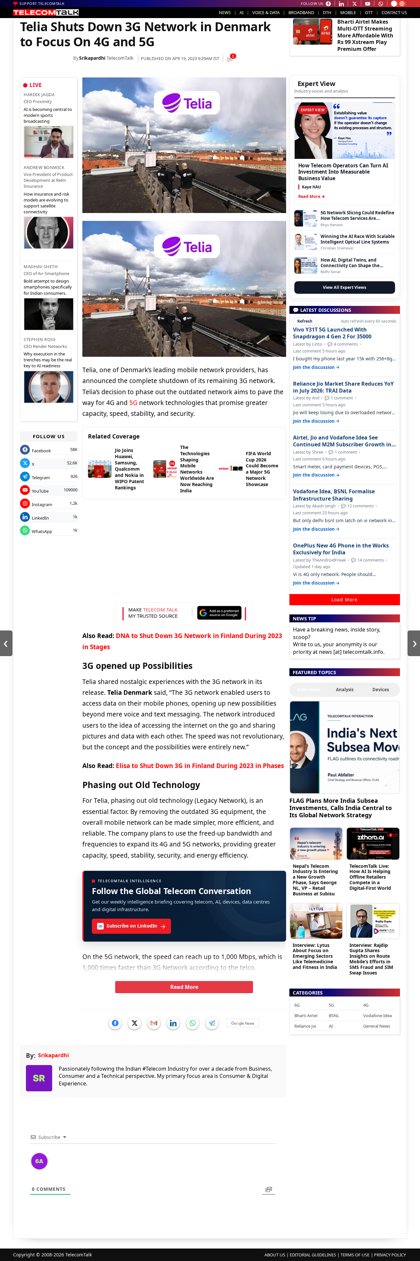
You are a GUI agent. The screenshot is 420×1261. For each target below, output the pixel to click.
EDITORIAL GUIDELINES (313, 1255)
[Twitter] (134, 1023)
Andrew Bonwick (44, 167)
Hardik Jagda (39, 94)
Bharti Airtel (305, 1015)
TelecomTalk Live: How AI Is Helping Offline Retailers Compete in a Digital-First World (370, 877)
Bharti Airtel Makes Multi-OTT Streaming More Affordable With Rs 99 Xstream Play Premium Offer (365, 35)
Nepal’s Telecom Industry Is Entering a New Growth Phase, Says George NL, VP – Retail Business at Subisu (315, 880)
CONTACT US (394, 12)
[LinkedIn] (173, 1023)
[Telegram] (212, 1023)
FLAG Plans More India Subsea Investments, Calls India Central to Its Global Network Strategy (340, 808)
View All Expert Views (344, 287)
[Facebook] (115, 1023)
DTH (327, 12)
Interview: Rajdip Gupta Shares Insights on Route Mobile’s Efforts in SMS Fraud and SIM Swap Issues (371, 959)
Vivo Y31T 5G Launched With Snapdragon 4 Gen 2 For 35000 (332, 333)
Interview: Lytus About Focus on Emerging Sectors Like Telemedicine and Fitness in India (315, 956)
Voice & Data (266, 12)
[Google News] (242, 1023)
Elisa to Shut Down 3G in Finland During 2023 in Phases (200, 765)
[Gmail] (153, 1023)
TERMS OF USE (355, 1255)
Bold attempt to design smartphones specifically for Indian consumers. (48, 287)
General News (376, 1026)
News (225, 12)
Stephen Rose (39, 339)
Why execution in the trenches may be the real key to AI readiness (48, 360)
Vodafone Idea (377, 1015)
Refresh (304, 321)
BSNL (334, 1015)
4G (365, 1005)
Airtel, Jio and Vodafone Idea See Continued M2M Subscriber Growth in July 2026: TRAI (342, 441)
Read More (184, 987)
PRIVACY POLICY (390, 1255)
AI (241, 12)
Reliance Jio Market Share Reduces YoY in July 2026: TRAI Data (343, 387)
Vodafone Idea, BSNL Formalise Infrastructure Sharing (334, 495)
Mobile (348, 12)
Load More (344, 599)
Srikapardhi (92, 58)
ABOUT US (274, 1255)
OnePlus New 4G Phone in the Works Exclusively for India (341, 549)
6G (297, 1005)
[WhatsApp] (192, 1023)
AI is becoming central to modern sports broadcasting (48, 115)
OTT (369, 12)
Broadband (301, 12)
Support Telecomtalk (42, 3)
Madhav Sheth (41, 266)
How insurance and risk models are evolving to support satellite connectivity (46, 203)
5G (133, 402)
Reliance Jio (305, 1026)
